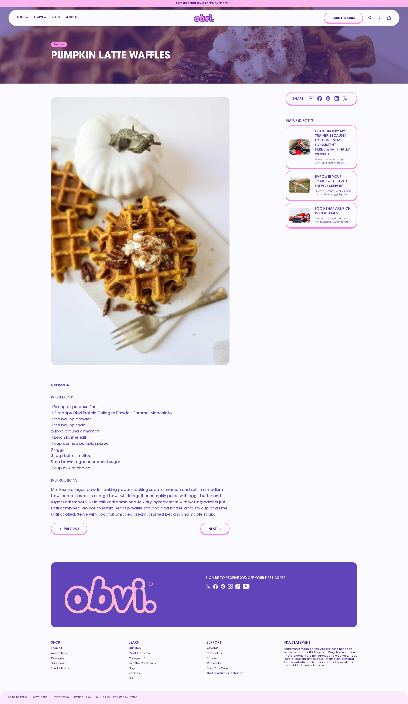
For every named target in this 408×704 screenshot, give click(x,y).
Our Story (135, 648)
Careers (212, 658)
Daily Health (59, 663)
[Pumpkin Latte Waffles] (204, 18)
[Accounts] (379, 18)
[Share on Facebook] (319, 98)
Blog (56, 17)
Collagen (57, 658)
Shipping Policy (17, 697)
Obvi (108, 697)
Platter (133, 697)
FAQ (131, 678)
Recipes (71, 17)
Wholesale (214, 663)
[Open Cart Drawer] (389, 18)
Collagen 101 (138, 658)
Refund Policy (82, 697)
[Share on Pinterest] (328, 98)
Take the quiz (343, 18)
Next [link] (212, 529)
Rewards (212, 648)
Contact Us (214, 653)
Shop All (56, 648)
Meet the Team (139, 653)
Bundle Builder (60, 668)
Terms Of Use (39, 697)
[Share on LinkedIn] (336, 98)
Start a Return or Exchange (225, 673)
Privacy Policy (60, 697)
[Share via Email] (311, 98)
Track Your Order (218, 668)
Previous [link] (71, 529)
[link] (204, 3)
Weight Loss (59, 653)
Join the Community (142, 663)
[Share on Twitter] (345, 98)
